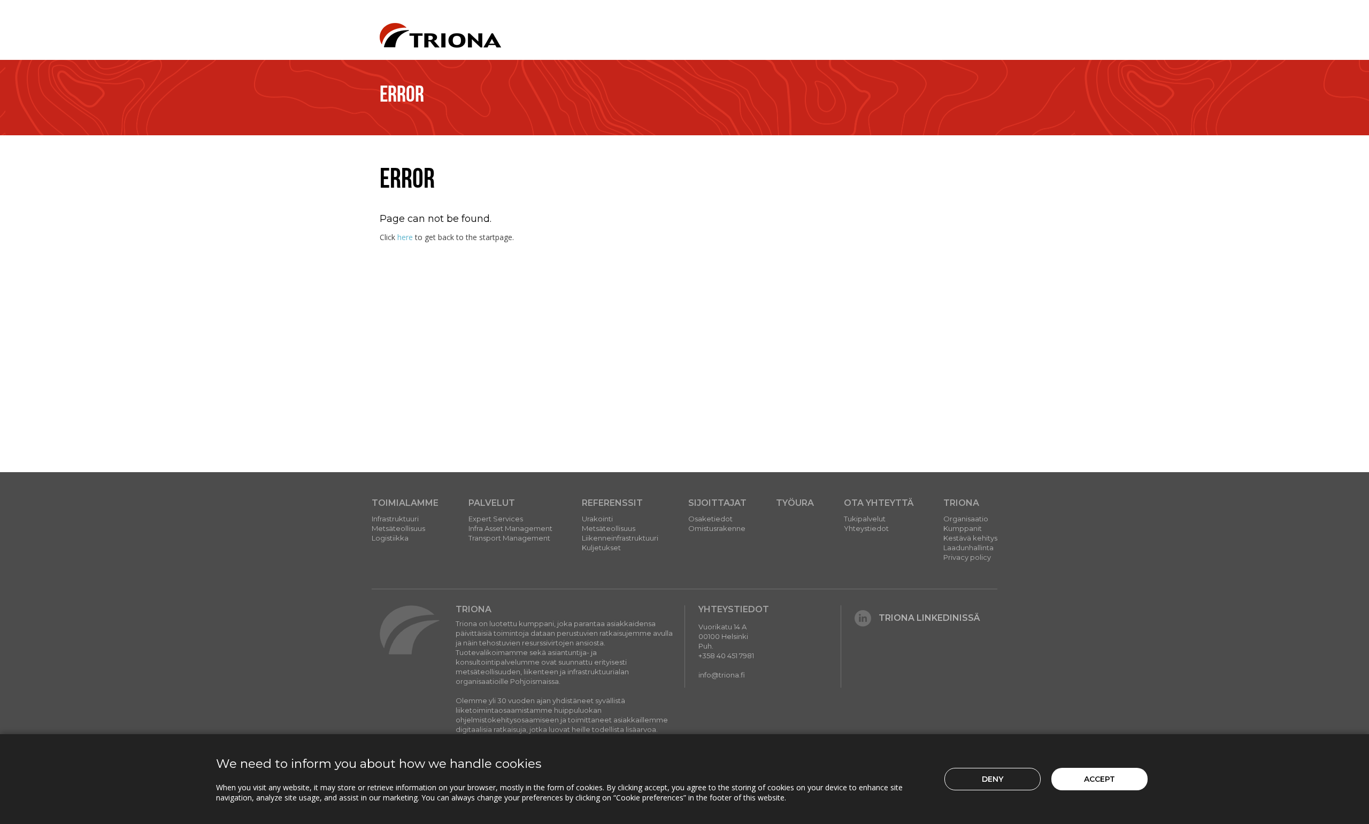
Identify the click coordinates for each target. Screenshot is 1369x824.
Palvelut (491, 503)
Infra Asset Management (510, 528)
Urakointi (597, 518)
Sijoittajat (717, 503)
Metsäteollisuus (398, 528)
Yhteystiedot (866, 528)
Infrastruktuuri (395, 518)
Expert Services (495, 518)
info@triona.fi (721, 675)
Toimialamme (405, 503)
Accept (1099, 779)
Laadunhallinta (968, 547)
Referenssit (612, 503)
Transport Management (509, 538)
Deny (992, 779)
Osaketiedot (710, 518)
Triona (961, 503)
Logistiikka (390, 538)
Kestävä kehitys (970, 538)
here (405, 237)
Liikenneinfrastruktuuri (620, 538)
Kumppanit (962, 528)
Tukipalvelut (865, 518)
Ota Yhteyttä (879, 503)
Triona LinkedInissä (929, 618)
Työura (795, 503)
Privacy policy (967, 557)
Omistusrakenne (716, 528)
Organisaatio (965, 518)
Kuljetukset (601, 547)
